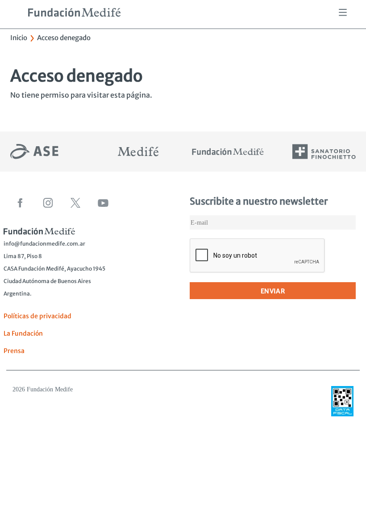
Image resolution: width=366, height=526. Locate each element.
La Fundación (23, 333)
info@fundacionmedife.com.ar (44, 243)
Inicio (18, 37)
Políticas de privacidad (37, 316)
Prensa (14, 351)
